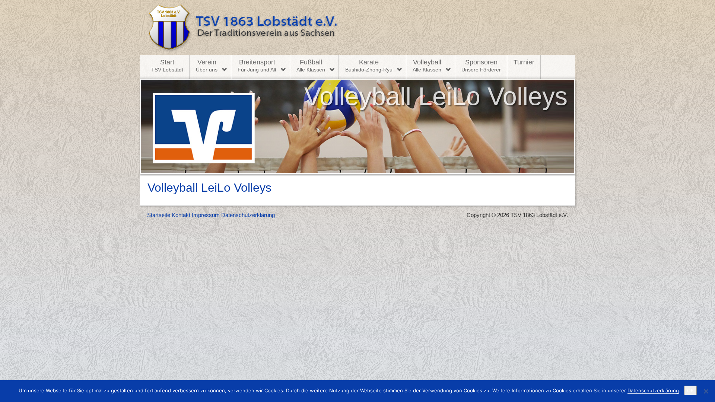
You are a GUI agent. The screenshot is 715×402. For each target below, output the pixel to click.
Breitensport (257, 65)
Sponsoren (481, 65)
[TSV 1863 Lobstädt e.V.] (357, 27)
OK (690, 390)
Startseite (158, 215)
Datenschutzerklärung (248, 215)
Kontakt (181, 215)
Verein (206, 65)
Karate (369, 65)
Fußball (310, 65)
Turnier (524, 62)
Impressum (206, 215)
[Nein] (705, 391)
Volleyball (427, 65)
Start (167, 65)
